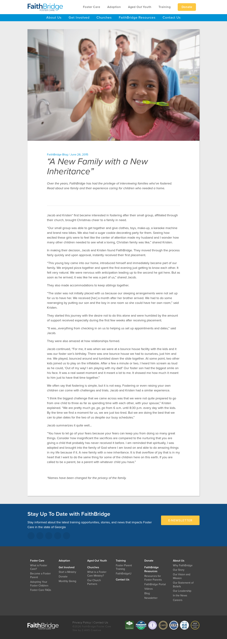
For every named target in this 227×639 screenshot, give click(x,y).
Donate (148, 560)
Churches (93, 567)
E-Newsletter (180, 520)
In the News (180, 595)
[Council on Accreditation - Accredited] (152, 625)
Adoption (64, 560)
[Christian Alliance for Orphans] (163, 625)
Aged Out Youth (97, 560)
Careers (177, 600)
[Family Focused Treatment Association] (184, 625)
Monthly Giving (67, 581)
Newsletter (150, 598)
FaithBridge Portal (155, 584)
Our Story (178, 569)
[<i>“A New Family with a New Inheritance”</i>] (113, 85)
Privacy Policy (82, 622)
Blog (147, 593)
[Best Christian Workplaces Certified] (141, 625)
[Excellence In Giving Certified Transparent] (129, 625)
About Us (178, 560)
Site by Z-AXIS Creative (87, 630)
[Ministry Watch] (195, 625)
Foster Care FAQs (40, 590)
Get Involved (66, 567)
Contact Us (122, 579)
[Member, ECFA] (173, 625)
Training (121, 560)
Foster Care (37, 560)
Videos (148, 588)
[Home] (45, 7)
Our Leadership (182, 590)
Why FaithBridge (183, 565)
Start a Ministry (67, 572)
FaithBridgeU (123, 573)
